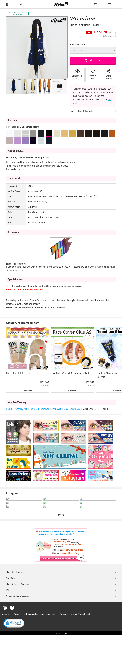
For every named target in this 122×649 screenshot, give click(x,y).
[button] (13, 623)
